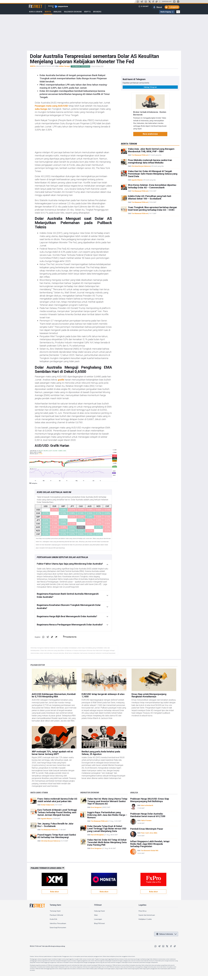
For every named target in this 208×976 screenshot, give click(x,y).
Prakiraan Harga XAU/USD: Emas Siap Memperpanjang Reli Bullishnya (149, 800)
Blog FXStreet (99, 923)
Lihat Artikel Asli (97, 66)
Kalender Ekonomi (73, 12)
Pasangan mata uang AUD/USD (51, 105)
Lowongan (98, 919)
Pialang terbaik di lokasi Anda (46, 868)
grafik (61, 379)
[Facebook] (153, 2)
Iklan (96, 915)
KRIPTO (87, 12)
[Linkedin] (146, 2)
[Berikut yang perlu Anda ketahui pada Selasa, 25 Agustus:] (104, 737)
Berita (48, 12)
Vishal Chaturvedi (47, 805)
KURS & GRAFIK (35, 12)
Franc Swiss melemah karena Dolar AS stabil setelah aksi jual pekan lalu (57, 800)
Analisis (57, 12)
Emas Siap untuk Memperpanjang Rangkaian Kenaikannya (149, 695)
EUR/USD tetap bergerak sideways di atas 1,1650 (103, 695)
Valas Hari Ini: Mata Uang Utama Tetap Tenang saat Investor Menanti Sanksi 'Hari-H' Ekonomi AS (107, 801)
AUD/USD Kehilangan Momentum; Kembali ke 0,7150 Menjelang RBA (54, 695)
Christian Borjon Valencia (140, 166)
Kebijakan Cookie (145, 919)
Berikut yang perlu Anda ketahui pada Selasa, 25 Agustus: (101, 752)
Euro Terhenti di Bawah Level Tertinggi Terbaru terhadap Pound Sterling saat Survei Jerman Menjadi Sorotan (57, 812)
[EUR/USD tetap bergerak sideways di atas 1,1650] (104, 680)
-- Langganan (173, 7)
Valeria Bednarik (147, 805)
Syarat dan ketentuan (147, 915)
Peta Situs (142, 911)
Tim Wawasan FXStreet (139, 155)
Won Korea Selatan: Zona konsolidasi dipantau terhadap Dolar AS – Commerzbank (152, 186)
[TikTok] (157, 2)
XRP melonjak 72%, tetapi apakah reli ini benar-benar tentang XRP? (52, 752)
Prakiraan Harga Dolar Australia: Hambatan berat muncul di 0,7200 (147, 815)
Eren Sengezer (96, 807)
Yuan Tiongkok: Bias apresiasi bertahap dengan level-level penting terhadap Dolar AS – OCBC (152, 208)
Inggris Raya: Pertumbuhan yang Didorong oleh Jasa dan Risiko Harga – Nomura (107, 815)
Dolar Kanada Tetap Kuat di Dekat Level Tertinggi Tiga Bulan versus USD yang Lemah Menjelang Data (106, 829)
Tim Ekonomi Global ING (149, 850)
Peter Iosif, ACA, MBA (149, 833)
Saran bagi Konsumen (58, 927)
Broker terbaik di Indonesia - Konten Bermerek (149, 113)
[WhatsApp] (138, 2)
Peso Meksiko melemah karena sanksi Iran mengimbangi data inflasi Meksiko (150, 161)
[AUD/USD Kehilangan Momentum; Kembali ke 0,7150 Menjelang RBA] (54, 680)
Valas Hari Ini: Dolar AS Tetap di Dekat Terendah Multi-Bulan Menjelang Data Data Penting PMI (107, 842)
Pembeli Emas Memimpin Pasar (146, 828)
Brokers (97, 12)
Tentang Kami (55, 905)
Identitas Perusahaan (58, 923)
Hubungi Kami (99, 911)
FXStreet (32, 5)
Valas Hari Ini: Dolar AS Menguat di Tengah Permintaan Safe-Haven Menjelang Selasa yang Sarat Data (152, 174)
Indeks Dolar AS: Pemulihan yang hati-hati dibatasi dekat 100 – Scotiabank (149, 197)
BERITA (32, 66)
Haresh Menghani (97, 835)
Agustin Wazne (136, 180)
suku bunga (41, 109)
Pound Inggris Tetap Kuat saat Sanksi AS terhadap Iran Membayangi (56, 836)
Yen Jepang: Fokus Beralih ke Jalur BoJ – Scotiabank (55, 825)
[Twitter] (150, 2)
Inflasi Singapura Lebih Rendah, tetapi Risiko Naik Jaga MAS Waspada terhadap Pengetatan (149, 844)
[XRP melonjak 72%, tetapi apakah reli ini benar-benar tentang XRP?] (54, 737)
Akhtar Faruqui (64, 66)
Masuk (159, 7)
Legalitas (142, 905)
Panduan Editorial (56, 915)
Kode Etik (53, 919)
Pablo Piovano (146, 820)
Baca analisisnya (150, 134)
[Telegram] (142, 2)
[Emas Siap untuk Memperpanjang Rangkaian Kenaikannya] (154, 680)
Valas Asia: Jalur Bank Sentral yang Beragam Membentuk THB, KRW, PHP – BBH (151, 150)
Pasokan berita (70, 637)
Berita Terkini (129, 143)
